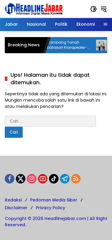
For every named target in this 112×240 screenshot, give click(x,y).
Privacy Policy (50, 208)
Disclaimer (16, 208)
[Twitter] (20, 179)
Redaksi (13, 200)
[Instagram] (31, 179)
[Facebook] (9, 179)
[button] (93, 9)
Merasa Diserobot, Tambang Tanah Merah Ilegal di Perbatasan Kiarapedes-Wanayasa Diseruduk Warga (48, 45)
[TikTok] (54, 179)
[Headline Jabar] (34, 9)
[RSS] (76, 179)
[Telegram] (65, 179)
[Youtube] (42, 179)
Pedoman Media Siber (53, 200)
